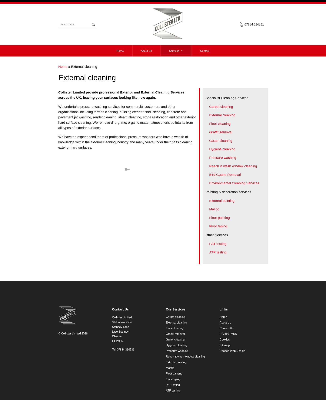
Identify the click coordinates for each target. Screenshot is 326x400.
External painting (222, 201)
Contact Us (227, 328)
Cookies (225, 339)
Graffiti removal (220, 132)
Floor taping (218, 226)
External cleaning (222, 115)
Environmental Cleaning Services (234, 183)
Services (174, 50)
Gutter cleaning (220, 141)
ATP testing (218, 252)
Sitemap (225, 345)
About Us (146, 50)
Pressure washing (222, 158)
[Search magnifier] (93, 24)
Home (120, 50)
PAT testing (217, 244)
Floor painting (219, 218)
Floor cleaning (220, 124)
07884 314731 (254, 24)
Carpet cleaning (221, 107)
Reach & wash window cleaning (233, 166)
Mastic (214, 209)
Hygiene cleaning (222, 149)
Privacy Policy (228, 333)
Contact (204, 50)
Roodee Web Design (232, 350)
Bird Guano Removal (225, 175)
